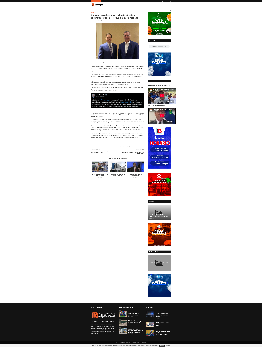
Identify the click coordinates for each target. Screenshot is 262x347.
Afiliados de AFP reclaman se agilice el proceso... (118, 175)
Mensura (167, 4)
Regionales (129, 4)
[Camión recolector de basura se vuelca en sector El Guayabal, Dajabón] (123, 331)
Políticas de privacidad (125, 342)
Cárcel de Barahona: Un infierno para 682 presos (100, 175)
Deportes (154, 4)
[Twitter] (165, 1)
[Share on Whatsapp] (126, 146)
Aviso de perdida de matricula (159, 262)
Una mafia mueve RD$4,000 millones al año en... (135, 175)
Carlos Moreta (94, 62)
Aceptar (162, 345)
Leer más (168, 345)
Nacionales (121, 4)
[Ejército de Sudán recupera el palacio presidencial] (123, 323)
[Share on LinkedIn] (123, 146)
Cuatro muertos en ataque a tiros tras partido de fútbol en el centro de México (163, 314)
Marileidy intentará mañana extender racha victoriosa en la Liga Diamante (125, 1)
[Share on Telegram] (127, 146)
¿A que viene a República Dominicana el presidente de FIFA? (163, 324)
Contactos (144, 342)
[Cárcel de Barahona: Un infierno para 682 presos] (100, 167)
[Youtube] (168, 1)
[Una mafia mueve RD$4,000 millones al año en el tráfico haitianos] (135, 167)
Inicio (117, 342)
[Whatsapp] (170, 1)
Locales (114, 4)
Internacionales (138, 4)
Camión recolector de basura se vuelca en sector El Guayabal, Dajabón (135, 330)
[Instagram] (167, 1)
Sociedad (160, 4)
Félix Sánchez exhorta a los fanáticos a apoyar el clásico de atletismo (163, 332)
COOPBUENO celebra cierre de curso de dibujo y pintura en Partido (135, 313)
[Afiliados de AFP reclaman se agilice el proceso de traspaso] (118, 167)
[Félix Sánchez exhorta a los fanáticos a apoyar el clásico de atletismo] (150, 333)
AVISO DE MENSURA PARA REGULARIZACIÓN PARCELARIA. (159, 215)
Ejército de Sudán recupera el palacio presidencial (135, 321)
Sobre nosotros (136, 342)
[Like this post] (118, 146)
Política (147, 4)
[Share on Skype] (129, 146)
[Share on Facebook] (120, 146)
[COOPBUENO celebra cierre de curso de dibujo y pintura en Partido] (123, 314)
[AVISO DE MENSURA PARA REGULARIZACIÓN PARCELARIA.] (159, 212)
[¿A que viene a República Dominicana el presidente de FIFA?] (150, 324)
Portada (107, 4)
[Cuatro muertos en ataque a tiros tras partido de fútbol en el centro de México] (150, 314)
